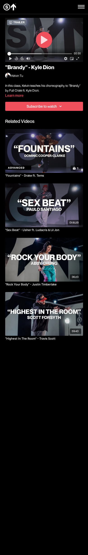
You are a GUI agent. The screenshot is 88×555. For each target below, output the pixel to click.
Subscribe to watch (42, 106)
